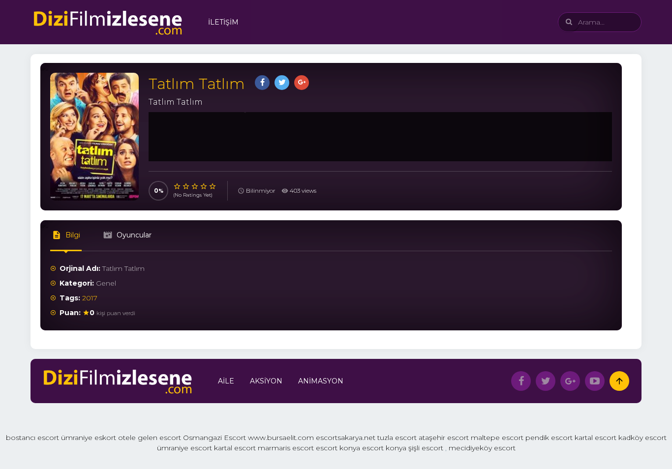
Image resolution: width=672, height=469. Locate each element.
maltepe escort (497, 437)
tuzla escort (397, 437)
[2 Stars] (186, 186)
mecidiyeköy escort (482, 447)
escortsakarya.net (345, 437)
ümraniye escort (184, 447)
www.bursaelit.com (281, 437)
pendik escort (549, 437)
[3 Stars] (195, 186)
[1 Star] (177, 186)
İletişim (223, 22)
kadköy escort (642, 437)
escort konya (338, 447)
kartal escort (595, 437)
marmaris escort (286, 447)
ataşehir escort (444, 437)
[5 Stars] (213, 186)
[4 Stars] (204, 186)
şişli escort (425, 447)
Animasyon (320, 381)
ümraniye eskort (88, 437)
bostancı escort (32, 437)
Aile (226, 381)
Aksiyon (266, 381)
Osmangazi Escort (214, 437)
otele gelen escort (149, 437)
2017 (89, 297)
